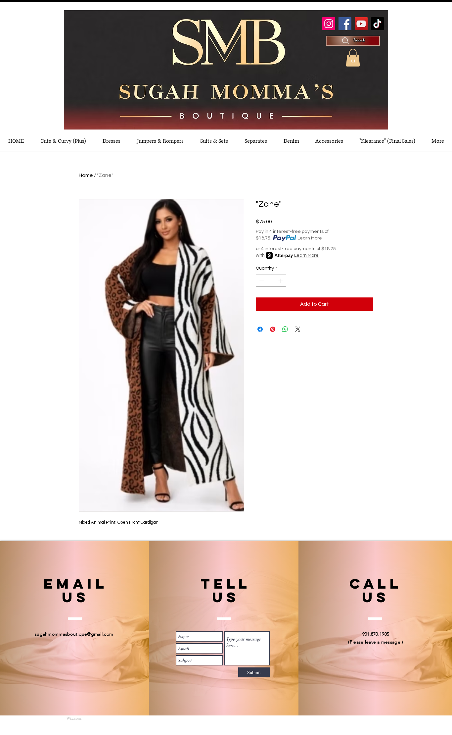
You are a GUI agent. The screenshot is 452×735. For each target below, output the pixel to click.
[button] (352, 58)
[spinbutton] (271, 281)
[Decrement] (261, 281)
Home (86, 175)
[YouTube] (361, 23)
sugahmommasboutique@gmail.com (74, 634)
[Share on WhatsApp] (285, 329)
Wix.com (74, 718)
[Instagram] (328, 23)
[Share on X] (298, 329)
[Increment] (281, 281)
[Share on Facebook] (260, 329)
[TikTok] (377, 23)
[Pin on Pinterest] (273, 329)
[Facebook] (345, 23)
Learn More (309, 238)
